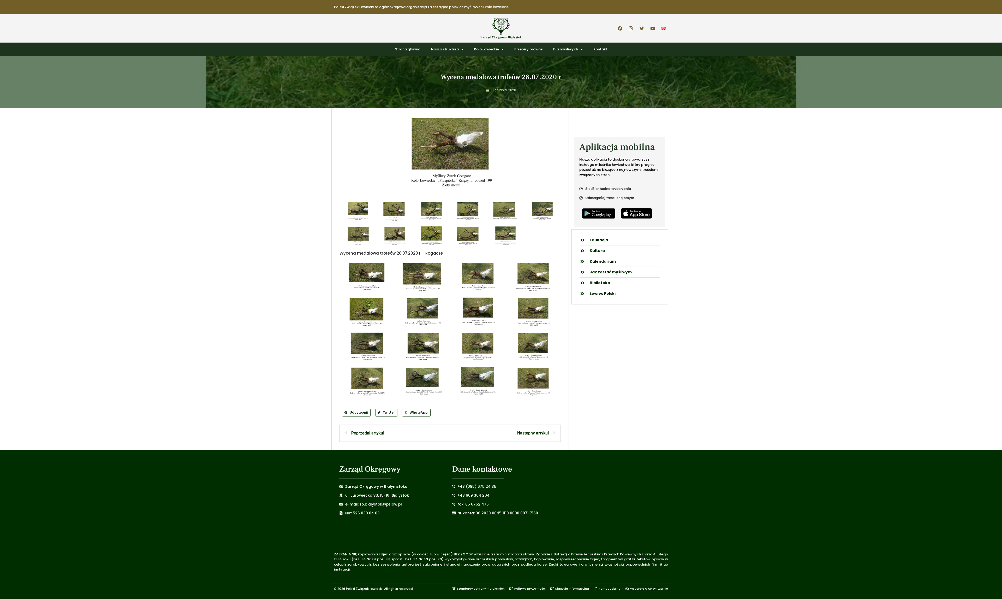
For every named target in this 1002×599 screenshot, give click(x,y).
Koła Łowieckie (486, 49)
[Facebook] (619, 28)
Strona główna (407, 49)
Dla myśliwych (565, 49)
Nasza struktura (445, 49)
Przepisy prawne (528, 49)
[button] (356, 412)
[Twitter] (641, 28)
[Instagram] (630, 28)
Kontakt (600, 49)
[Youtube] (652, 28)
